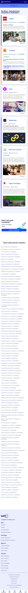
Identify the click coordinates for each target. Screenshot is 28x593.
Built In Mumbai (4, 568)
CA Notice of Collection (14, 587)
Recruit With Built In (5, 537)
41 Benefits (7, 155)
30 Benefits (22, 22)
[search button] (22, 2)
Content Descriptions (6, 532)
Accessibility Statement (14, 576)
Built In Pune (4, 570)
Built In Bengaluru (5, 556)
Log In (25, 1)
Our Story (3, 525)
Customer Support (5, 545)
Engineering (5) (15, 66)
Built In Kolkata (4, 565)
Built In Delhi (4, 560)
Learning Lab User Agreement (14, 574)
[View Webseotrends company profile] (14, 131)
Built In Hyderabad (5, 563)
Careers (2, 527)
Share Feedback (4, 548)
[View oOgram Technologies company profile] (14, 194)
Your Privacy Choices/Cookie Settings (14, 585)
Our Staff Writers (5, 529)
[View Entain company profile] (14, 101)
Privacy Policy (14, 581)
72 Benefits (22, 54)
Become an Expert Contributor (8, 540)
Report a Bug (4, 550)
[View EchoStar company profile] (14, 30)
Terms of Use (14, 583)
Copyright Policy (14, 578)
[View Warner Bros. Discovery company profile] (14, 162)
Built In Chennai (4, 558)
